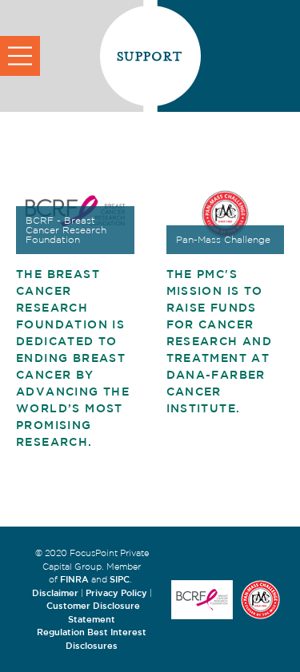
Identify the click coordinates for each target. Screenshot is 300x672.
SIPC (120, 579)
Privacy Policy (116, 592)
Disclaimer (55, 592)
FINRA (74, 579)
